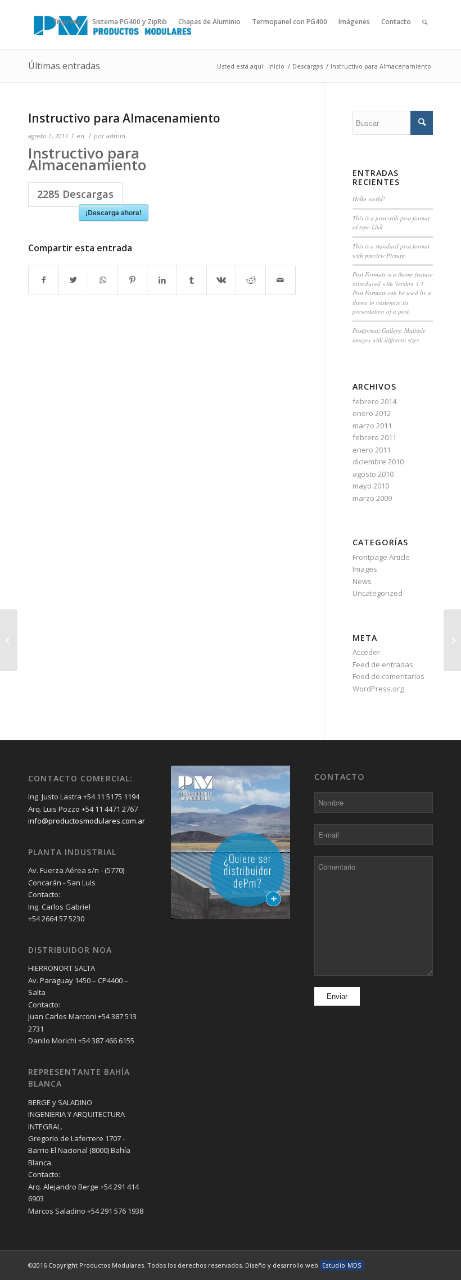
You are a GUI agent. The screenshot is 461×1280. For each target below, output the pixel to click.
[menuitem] (67, 41)
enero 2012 (371, 413)
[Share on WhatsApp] (102, 280)
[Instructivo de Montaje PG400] (8, 640)
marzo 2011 (372, 425)
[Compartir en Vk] (221, 280)
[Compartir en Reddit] (250, 280)
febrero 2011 (374, 437)
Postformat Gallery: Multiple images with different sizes (389, 335)
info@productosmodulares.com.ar (86, 821)
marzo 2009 (372, 498)
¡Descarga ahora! (113, 212)
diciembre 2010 (378, 461)
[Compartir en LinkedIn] (162, 280)
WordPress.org (378, 689)
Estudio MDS (341, 1265)
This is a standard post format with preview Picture (391, 251)
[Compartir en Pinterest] (132, 280)
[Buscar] (425, 41)
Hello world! (368, 199)
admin (115, 136)
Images (364, 569)
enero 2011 (371, 450)
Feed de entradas (382, 664)
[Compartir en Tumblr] (191, 280)
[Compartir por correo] (280, 280)
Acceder (366, 652)
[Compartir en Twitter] (73, 280)
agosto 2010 (373, 474)
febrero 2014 (374, 401)
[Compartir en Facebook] (43, 280)
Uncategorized (377, 593)
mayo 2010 (370, 486)
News (362, 581)
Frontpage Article (381, 557)
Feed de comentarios (388, 676)
